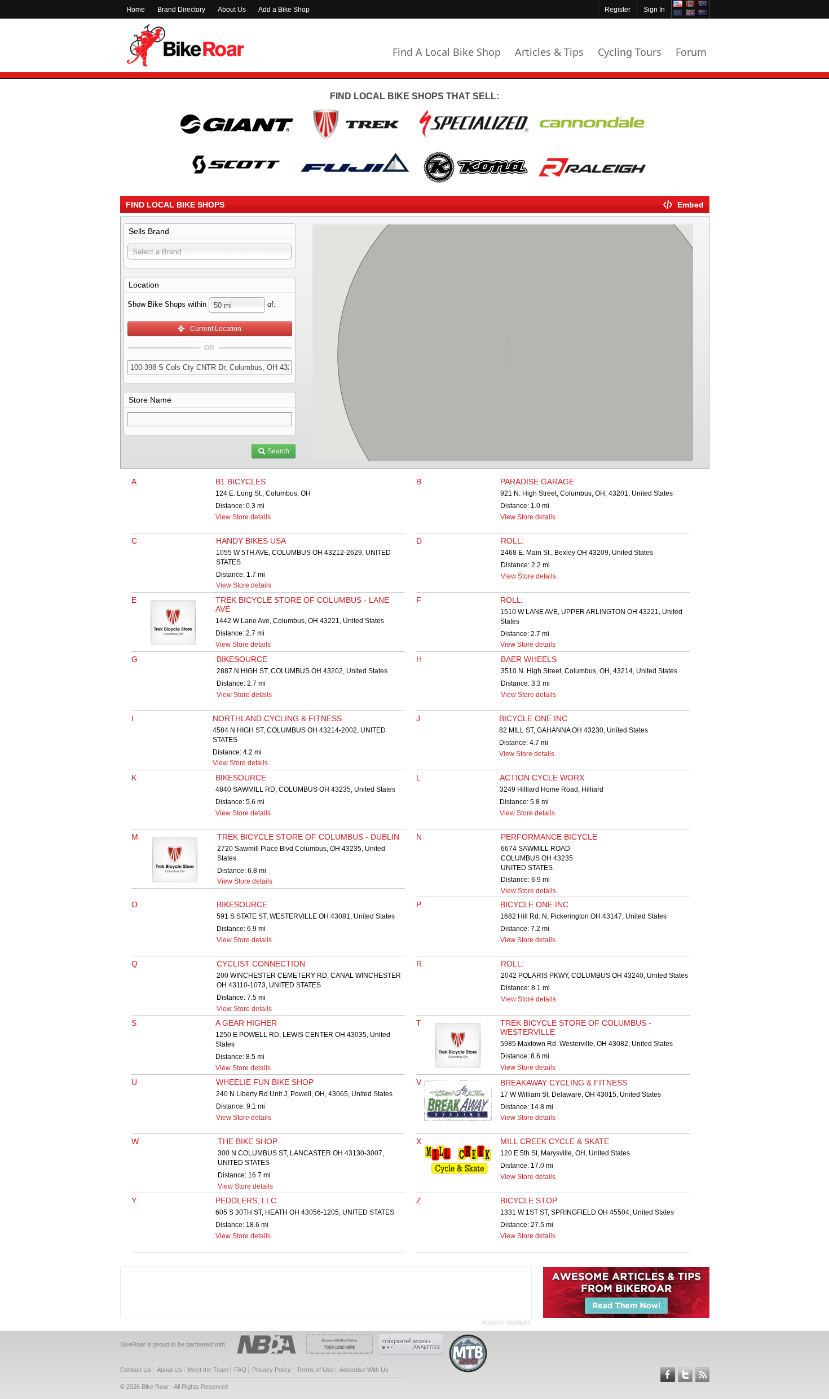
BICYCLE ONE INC (533, 718)
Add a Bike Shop (284, 10)
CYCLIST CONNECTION (261, 963)
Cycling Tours (630, 52)
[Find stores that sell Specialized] (473, 138)
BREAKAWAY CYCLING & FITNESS (563, 1082)
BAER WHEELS (529, 659)
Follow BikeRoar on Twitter (685, 1374)
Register (617, 10)
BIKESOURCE (242, 659)
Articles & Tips (549, 52)
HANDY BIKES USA (251, 540)
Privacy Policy (271, 1369)
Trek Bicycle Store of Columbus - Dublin (308, 836)
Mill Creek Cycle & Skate (554, 1141)
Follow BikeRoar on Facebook (667, 1374)
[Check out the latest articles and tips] (626, 1316)
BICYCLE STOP (528, 1200)
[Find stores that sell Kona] (473, 182)
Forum (691, 52)
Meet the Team (208, 1369)
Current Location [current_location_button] (213, 329)
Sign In (654, 10)
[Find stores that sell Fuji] (355, 182)
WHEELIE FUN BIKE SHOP (265, 1082)
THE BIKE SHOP (247, 1141)
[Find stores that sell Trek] (355, 138)
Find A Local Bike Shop (447, 52)
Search (277, 451)
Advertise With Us (364, 1369)
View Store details (243, 517)
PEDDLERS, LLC (245, 1200)
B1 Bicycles (240, 481)
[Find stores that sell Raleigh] (592, 182)
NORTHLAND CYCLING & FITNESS (277, 718)
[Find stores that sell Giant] (236, 138)
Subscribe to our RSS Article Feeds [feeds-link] (702, 1374)
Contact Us (135, 1369)
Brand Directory (181, 10)
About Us (232, 10)
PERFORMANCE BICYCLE (549, 836)
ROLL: (511, 599)
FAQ (240, 1369)
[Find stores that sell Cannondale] (592, 138)
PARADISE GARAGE (537, 481)
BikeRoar (185, 45)
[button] (512, 319)
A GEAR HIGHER (246, 1022)
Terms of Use (315, 1369)
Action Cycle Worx (542, 777)
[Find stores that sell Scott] (236, 182)
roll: (512, 540)
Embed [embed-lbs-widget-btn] (690, 204)
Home (135, 10)
